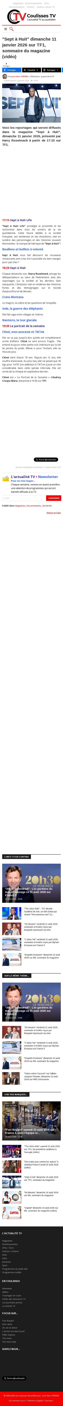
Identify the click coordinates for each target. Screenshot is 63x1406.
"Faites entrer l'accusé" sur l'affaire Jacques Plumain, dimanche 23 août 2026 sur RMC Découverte (41, 1076)
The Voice (7, 1338)
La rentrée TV (8, 1306)
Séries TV (50, 6)
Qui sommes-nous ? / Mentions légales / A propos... (31, 1400)
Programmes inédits (11, 1272)
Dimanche (47, 505)
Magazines (18, 3)
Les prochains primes (12, 1302)
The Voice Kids (9, 1341)
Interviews (7, 1288)
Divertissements (33, 3)
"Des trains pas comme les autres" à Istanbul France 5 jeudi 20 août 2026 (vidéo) (41, 1165)
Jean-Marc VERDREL (20, 76)
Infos (46, 3)
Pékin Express (8, 1334)
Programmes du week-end (14, 1268)
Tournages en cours (11, 1295)
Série (4, 1254)
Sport (4, 1265)
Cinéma (40, 6)
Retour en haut (54, 512)
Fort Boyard (11, 1106)
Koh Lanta (7, 1324)
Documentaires (16, 6)
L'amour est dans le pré (13, 1331)
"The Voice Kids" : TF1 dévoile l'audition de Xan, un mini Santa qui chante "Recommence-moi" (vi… (40, 911)
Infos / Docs (8, 1247)
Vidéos (5, 1292)
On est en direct (9, 1327)
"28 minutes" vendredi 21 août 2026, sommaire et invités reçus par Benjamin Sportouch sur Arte (41, 927)
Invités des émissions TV (13, 1299)
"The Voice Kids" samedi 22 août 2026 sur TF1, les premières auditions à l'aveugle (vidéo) (42, 1149)
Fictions (30, 6)
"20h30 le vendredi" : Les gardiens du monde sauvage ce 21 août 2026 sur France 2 (28, 892)
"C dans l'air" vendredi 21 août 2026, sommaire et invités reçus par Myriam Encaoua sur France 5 (41, 942)
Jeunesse (6, 1261)
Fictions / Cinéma (10, 1251)
